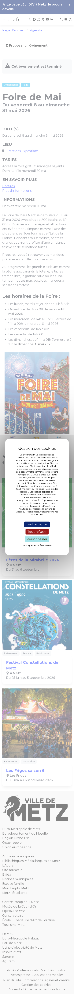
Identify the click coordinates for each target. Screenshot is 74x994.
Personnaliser (37, 539)
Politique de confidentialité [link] (37, 545)
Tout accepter (37, 524)
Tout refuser (37, 531)
